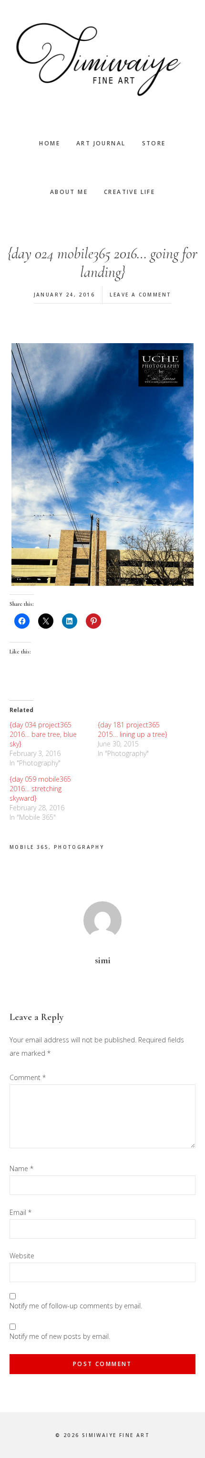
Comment (28, 1077)
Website (22, 1255)
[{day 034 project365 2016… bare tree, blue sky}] (54, 744)
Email (20, 1212)
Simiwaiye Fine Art (102, 59)
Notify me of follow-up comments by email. (76, 1305)
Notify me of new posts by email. (60, 1336)
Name (21, 1168)
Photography (79, 847)
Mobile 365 (29, 847)
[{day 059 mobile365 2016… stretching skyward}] (54, 798)
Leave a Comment (140, 294)
